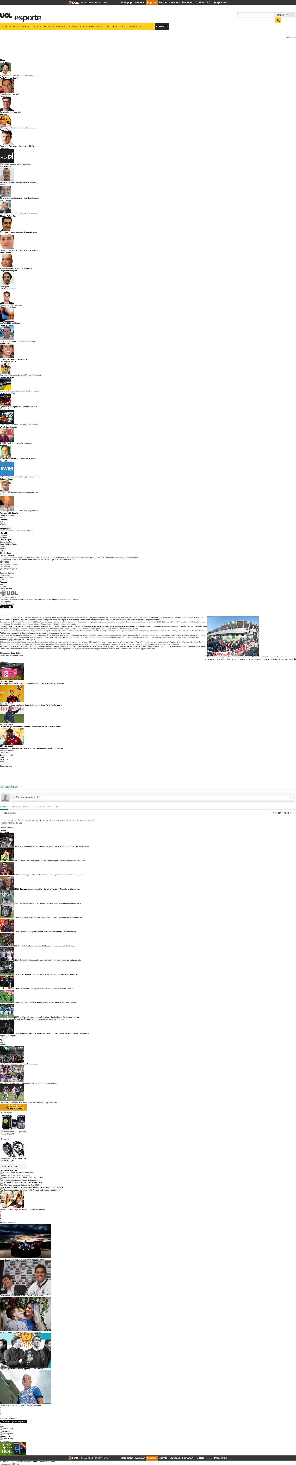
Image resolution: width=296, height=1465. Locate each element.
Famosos (187, 2)
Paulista (49, 26)
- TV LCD (3, 533)
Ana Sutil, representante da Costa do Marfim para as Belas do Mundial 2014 (30, 1190)
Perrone (3, 114)
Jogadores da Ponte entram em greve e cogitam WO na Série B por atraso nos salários (54, 1033)
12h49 (16, 917)
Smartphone (6, 1112)
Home (2, 546)
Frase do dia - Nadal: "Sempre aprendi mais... (18, 341)
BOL (209, 2)
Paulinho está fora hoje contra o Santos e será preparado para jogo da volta (50, 903)
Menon (2, 184)
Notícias (140, 2)
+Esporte (161, 26)
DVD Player (4, 535)
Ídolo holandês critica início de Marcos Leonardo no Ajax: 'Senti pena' (47, 946)
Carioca (61, 26)
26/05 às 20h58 (6, 703)
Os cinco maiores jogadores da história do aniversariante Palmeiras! (46, 988)
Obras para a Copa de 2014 (11, 653)
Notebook (4, 537)
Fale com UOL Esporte (9, 513)
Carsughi (4, 495)
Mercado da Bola (31, 26)
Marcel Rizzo (5, 166)
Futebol (135, 26)
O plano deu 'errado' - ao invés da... (14, 359)
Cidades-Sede (5, 553)
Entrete (163, 2)
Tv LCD (15, 1166)
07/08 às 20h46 (6, 681)
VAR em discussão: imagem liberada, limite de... (19, 182)
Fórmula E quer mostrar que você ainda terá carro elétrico (23, 1259)
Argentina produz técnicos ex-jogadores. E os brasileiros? (23, 1369)
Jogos (6, 26)
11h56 (16, 1033)
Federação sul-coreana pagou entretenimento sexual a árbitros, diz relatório (32, 683)
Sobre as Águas (6, 479)
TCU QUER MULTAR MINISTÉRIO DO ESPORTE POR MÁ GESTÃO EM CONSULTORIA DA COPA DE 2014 (250, 659)
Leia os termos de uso (12, 822)
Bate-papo (127, 2)
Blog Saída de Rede (8, 307)
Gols (16, 26)
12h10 (16, 974)
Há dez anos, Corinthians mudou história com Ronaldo (21, 1296)
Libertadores (76, 26)
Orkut (2, 580)
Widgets (3, 524)
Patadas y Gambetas (8, 289)
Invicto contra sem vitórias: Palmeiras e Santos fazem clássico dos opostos (49, 1017)
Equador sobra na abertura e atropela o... (16, 268)
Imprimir (3, 586)
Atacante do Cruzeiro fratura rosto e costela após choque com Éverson (48, 1003)
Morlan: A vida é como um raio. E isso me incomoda (20, 1405)
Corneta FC (4, 409)
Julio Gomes (5, 234)
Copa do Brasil (94, 26)
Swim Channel (6, 461)
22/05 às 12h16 (6, 724)
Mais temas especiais (8, 1418)
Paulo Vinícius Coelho (9, 78)
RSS (2, 526)
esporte (25, 15)
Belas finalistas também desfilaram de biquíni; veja (20, 1180)
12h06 (16, 1003)
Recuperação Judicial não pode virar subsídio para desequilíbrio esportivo (35, 1019)
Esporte (152, 2)
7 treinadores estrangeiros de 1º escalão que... (18, 232)
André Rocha (5, 252)
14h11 (16, 860)
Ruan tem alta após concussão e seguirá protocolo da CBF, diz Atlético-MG (49, 974)
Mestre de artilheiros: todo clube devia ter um (18, 459)
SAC (106, 2)
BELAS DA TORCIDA (8, 1170)
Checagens (4, 286)
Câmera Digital (5, 540)
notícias (3, 830)
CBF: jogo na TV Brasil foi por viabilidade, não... (19, 128)
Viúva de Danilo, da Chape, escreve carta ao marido (20, 1332)
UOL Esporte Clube (117, 26)
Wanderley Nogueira (8, 427)
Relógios (5, 1139)
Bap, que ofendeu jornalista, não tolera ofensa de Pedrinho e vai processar (50, 889)
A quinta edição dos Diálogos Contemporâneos (19, 76)
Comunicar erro (6, 589)
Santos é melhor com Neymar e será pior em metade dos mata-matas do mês (50, 960)
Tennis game (5, 1436)
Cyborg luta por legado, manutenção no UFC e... (19, 407)
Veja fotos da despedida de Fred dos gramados (19, 1064)
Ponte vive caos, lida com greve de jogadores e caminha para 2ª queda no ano (51, 917)
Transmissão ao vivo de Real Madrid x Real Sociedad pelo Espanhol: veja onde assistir (54, 846)
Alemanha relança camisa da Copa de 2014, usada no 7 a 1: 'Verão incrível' (31, 705)
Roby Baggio (5, 1431)
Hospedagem (5, 1464)
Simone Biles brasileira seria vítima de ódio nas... (19, 198)
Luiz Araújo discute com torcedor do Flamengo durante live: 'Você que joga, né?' (52, 875)
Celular (2, 522)
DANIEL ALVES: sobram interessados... (16, 443)
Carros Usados (6, 542)
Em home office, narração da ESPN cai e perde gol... (21, 375)
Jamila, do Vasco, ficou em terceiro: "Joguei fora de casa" (23, 1209)
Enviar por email (6, 577)
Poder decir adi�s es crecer (11, 305)
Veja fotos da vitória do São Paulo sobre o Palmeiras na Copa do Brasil (28, 1102)
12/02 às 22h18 (6, 746)
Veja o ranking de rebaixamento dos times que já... (20, 391)
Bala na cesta (5, 343)
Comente (7, 615)
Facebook (4, 520)
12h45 (16, 946)
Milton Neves (5, 200)
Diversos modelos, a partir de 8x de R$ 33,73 (13, 1133)
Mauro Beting (5, 96)
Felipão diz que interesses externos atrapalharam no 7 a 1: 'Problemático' (31, 727)
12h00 (16, 1017)
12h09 (16, 988)
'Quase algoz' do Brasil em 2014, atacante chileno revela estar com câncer (31, 748)
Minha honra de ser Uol (9, 94)
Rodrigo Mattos (6, 130)
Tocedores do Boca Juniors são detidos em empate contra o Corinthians (28, 1083)
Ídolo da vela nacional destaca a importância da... (20, 492)
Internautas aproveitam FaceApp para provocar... (19, 425)
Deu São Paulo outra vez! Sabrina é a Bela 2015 (19, 1185)
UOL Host (15, 1464)
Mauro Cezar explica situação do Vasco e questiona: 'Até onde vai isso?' (49, 932)
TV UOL (200, 2)
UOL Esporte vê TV (8, 361)
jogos (2, 1426)
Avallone (3, 445)
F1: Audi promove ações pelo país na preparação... (20, 511)
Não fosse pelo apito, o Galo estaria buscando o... (20, 214)
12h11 (16, 960)
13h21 (16, 903)
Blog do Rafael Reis (8, 216)
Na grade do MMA (7, 393)
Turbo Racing (5, 1441)
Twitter (2, 517)
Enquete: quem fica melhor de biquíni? (15, 1175)
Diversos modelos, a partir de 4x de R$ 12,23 (13, 1159)
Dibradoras (4, 148)
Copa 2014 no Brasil (8, 544)
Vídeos (3, 551)
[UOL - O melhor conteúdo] (72, 4)
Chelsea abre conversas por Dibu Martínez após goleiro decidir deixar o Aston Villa (52, 860)
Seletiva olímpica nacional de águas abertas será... (20, 477)
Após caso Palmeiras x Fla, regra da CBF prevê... (19, 146)
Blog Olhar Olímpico (8, 271)
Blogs (2, 60)
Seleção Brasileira (7, 555)
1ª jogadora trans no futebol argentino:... (16, 164)
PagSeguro (220, 2)
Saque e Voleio (6, 325)
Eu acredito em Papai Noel (10, 112)
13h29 (16, 889)
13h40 (16, 875)
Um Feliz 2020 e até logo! (10, 323)
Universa (174, 2)
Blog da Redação (7, 377)
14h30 (16, 846)
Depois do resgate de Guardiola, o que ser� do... (20, 250)
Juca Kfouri (5, 62)
